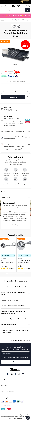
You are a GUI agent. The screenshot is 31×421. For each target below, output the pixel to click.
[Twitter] (19, 374)
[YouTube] (23, 374)
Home (2, 20)
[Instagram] (12, 374)
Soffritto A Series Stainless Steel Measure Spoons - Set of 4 (8, 261)
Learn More (27, 137)
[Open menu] (1, 6)
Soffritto (3, 258)
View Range (15, 225)
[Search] (28, 10)
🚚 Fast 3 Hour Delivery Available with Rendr (16, 2)
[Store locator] (26, 6)
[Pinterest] (15, 374)
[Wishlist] (5, 6)
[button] (27, 97)
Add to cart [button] (13, 97)
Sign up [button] (15, 362)
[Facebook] (8, 374)
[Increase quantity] (24, 91)
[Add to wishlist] (14, 239)
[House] (15, 6)
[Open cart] (29, 6)
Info (29, 131)
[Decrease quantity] (7, 91)
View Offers (25, 1)
